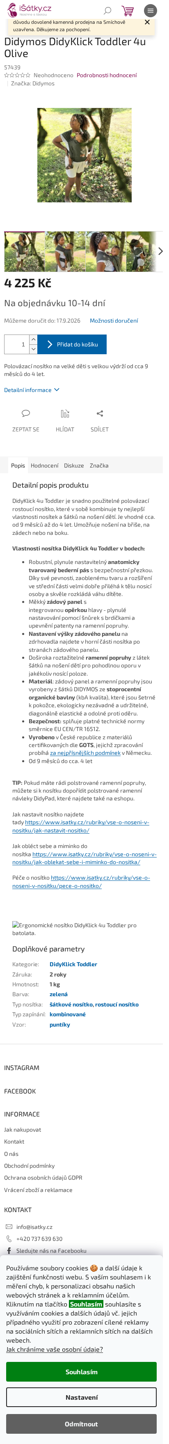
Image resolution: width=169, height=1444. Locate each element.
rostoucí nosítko (117, 1004)
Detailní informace (28, 389)
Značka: (33, 83)
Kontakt (14, 1141)
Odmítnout (81, 1424)
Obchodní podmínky (29, 1165)
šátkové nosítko (71, 1004)
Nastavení (82, 1397)
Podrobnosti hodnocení (107, 74)
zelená (59, 993)
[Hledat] (107, 10)
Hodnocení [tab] (44, 465)
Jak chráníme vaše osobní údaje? (54, 1349)
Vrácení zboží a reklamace (38, 1189)
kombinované (68, 1014)
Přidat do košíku (77, 344)
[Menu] (150, 10)
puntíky (60, 1024)
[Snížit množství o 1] (33, 349)
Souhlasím (82, 1371)
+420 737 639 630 (39, 1238)
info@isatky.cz (34, 1226)
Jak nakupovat (22, 1129)
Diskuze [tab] (74, 465)
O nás (11, 1153)
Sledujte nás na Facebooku (51, 1250)
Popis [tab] (18, 465)
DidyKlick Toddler (73, 963)
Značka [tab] (99, 465)
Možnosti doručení (114, 320)
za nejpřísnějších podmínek (85, 752)
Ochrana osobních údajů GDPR (43, 1177)
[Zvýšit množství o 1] (33, 339)
